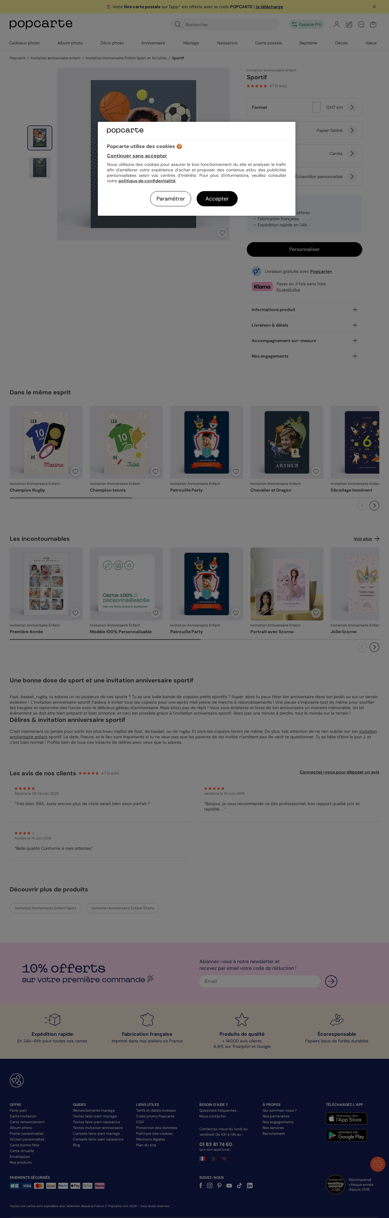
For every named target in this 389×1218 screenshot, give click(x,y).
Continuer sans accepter (137, 156)
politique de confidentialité (147, 181)
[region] (196, 169)
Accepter (217, 198)
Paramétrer (171, 198)
